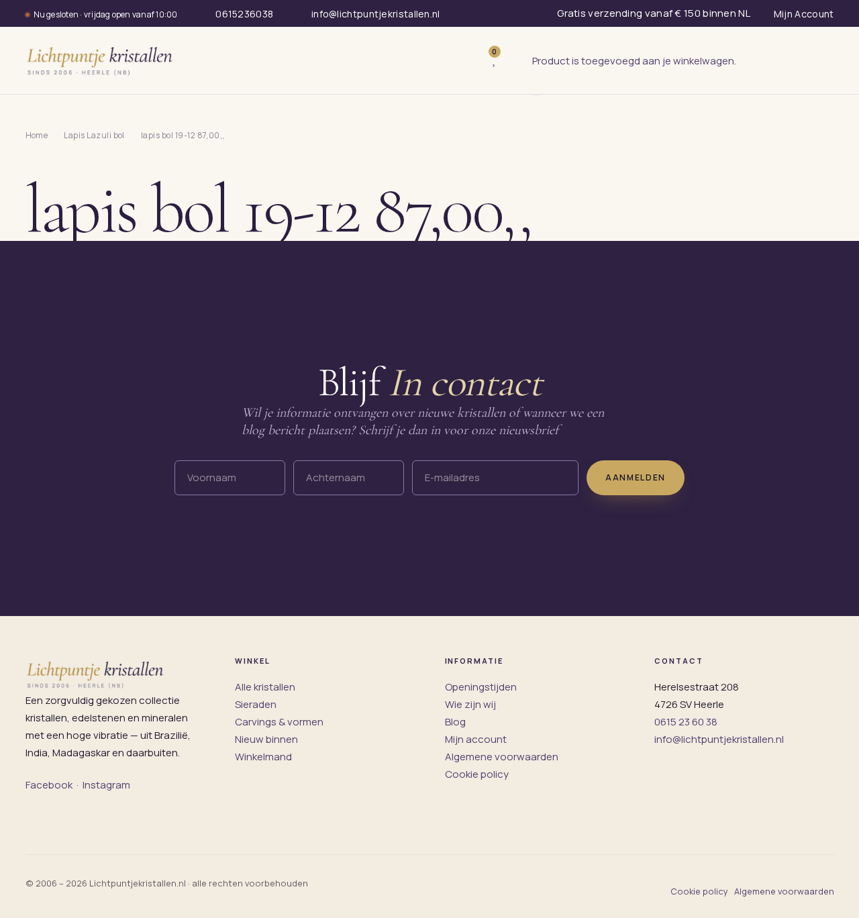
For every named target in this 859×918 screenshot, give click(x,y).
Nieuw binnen (266, 739)
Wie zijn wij (470, 704)
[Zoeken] (466, 60)
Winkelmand (263, 757)
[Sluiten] (536, 95)
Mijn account (476, 739)
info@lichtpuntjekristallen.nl (719, 739)
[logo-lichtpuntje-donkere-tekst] (101, 60)
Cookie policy (477, 774)
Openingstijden (481, 687)
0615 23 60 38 (685, 722)
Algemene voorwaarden (501, 757)
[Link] (514, 60)
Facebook (49, 785)
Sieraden (255, 704)
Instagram (106, 785)
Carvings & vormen (279, 722)
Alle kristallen (265, 687)
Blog (455, 722)
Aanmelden (635, 477)
